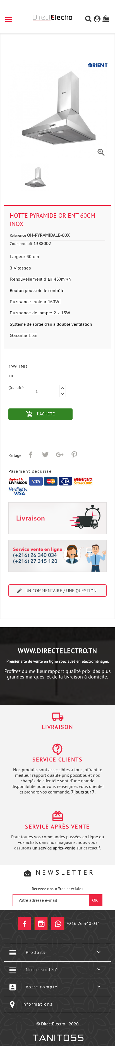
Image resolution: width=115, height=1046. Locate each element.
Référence (18, 235)
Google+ (59, 454)
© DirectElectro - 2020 (57, 1024)
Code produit (21, 243)
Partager (30, 454)
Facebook (24, 923)
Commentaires (57, 611)
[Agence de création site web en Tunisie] (57, 1038)
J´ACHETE (49, 414)
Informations (37, 1004)
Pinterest (74, 454)
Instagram (41, 923)
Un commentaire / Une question (56, 591)
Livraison (57, 727)
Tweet (45, 454)
